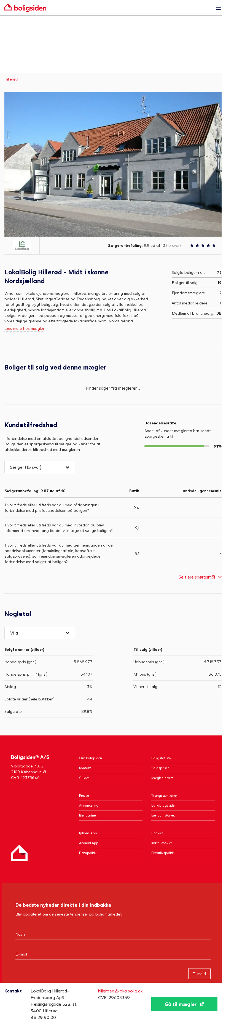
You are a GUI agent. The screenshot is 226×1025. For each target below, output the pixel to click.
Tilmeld (199, 973)
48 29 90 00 (43, 1017)
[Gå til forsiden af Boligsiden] (107, 7)
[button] (39, 467)
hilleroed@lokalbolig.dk (120, 990)
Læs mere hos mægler (24, 328)
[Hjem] (19, 853)
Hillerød (11, 79)
